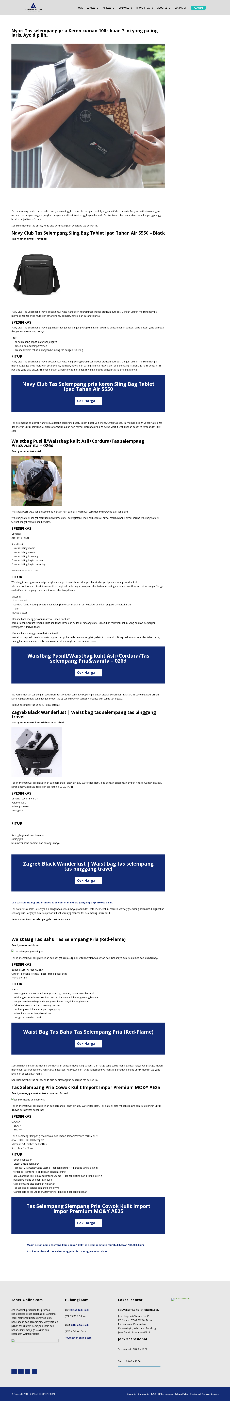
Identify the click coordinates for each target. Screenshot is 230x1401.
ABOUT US (162, 8)
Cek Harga (86, 400)
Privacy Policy (181, 1394)
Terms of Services (210, 1394)
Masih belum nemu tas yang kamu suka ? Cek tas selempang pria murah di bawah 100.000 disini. (85, 1245)
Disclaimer (195, 1394)
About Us (131, 1394)
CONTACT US (180, 8)
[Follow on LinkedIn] (34, 1371)
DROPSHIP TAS (143, 8)
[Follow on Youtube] (14, 1371)
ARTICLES (107, 8)
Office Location (165, 1394)
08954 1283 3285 (79, 1309)
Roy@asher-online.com (78, 1337)
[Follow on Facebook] (27, 1371)
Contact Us (143, 1394)
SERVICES (91, 8)
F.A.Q (153, 1394)
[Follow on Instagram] (21, 1371)
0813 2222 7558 (80, 1324)
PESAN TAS (198, 7)
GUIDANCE (124, 8)
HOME (80, 8)
